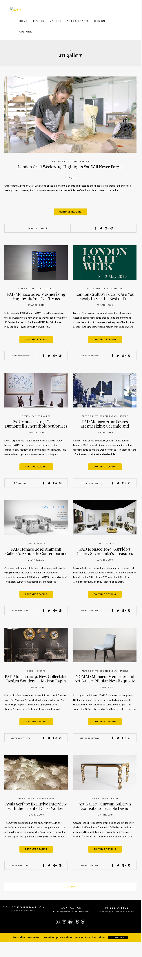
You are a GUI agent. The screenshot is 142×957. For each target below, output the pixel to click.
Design (99, 21)
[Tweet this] (100, 228)
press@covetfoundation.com (119, 912)
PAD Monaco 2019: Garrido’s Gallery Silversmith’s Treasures (105, 551)
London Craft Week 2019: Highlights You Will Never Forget (70, 166)
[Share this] (95, 228)
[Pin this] (111, 228)
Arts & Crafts (78, 21)
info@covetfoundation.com (73, 912)
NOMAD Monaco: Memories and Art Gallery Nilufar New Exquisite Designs (105, 681)
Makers (55, 21)
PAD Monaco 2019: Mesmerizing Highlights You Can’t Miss (36, 296)
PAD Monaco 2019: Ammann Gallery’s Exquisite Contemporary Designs (36, 553)
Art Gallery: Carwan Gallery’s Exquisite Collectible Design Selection (105, 808)
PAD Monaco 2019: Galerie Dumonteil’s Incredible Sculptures (36, 424)
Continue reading (70, 212)
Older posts (70, 886)
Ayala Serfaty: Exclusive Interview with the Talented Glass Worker (36, 806)
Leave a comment (37, 228)
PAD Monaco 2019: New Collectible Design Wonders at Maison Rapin (36, 679)
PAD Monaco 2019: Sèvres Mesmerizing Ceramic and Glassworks (105, 426)
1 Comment (20, 483)
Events (38, 21)
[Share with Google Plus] (106, 228)
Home (23, 21)
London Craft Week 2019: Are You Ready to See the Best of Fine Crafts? (104, 298)
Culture (25, 31)
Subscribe (118, 938)
